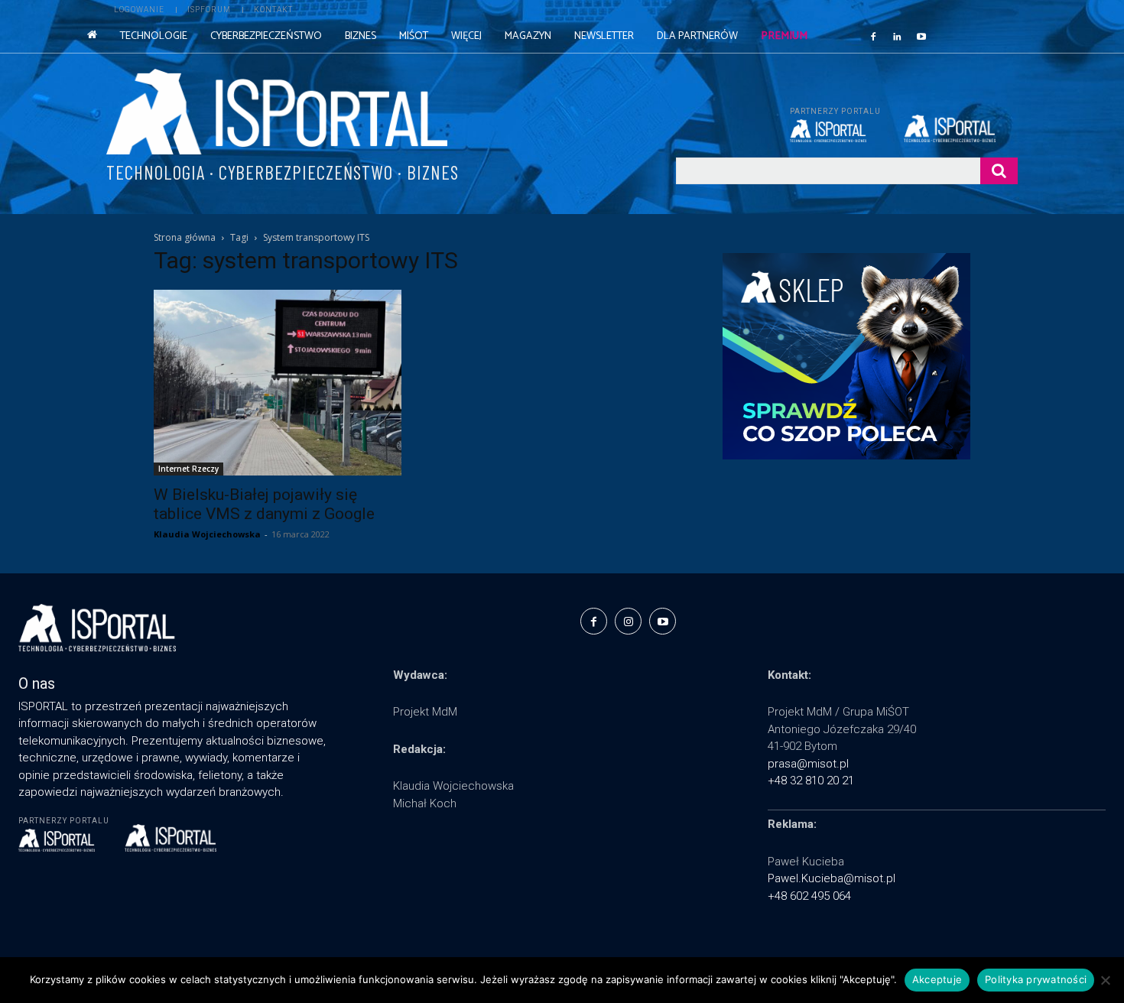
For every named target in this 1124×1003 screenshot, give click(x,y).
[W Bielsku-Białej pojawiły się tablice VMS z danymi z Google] (277, 383)
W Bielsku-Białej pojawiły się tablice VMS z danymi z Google (264, 504)
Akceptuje (937, 979)
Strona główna (185, 237)
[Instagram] (628, 621)
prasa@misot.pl (808, 764)
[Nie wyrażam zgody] (1105, 980)
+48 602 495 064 (809, 896)
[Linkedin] (897, 36)
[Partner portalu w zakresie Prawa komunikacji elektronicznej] (961, 128)
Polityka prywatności (1036, 979)
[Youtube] (921, 36)
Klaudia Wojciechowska (207, 534)
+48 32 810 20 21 (811, 780)
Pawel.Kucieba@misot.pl (831, 878)
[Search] (999, 170)
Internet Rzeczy (188, 468)
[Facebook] (873, 36)
